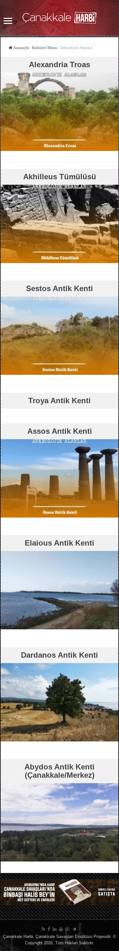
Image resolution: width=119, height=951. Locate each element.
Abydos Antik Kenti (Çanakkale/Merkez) (59, 770)
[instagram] (67, 929)
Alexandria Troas (59, 64)
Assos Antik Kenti (59, 431)
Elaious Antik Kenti (59, 543)
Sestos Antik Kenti (59, 288)
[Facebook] (49, 929)
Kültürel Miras (44, 47)
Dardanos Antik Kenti (59, 655)
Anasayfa (20, 47)
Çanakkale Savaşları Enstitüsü (64, 936)
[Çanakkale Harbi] (59, 16)
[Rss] (43, 929)
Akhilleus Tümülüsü (59, 176)
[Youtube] (60, 929)
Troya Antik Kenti (59, 400)
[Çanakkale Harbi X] (74, 929)
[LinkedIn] (54, 929)
